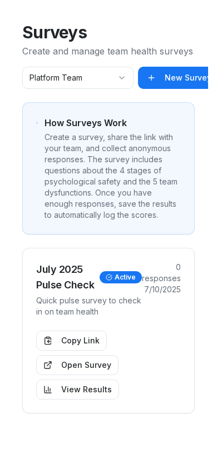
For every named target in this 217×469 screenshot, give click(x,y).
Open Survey (86, 365)
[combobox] (78, 78)
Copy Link (80, 340)
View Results (86, 389)
